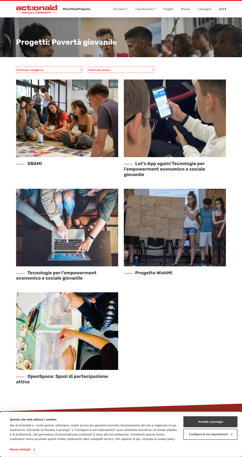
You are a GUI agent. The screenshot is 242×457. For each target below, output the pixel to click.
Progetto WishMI (153, 272)
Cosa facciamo (144, 9)
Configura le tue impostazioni (208, 434)
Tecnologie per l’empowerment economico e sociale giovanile (56, 275)
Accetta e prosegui (210, 421)
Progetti (168, 9)
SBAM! (34, 163)
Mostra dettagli (20, 449)
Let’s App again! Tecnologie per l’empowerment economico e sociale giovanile (164, 169)
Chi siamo (119, 9)
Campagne (204, 9)
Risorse (185, 9)
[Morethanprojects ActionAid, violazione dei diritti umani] (36, 9)
